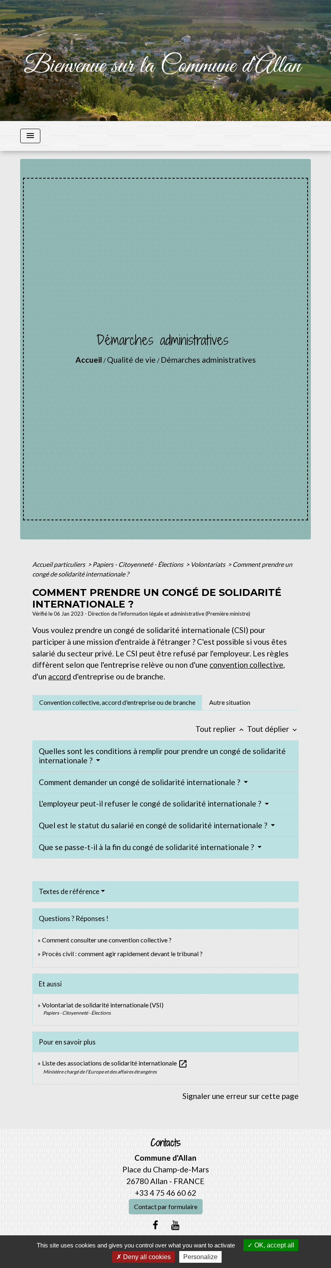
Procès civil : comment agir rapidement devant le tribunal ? (122, 953)
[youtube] (176, 1224)
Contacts (166, 1143)
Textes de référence (69, 891)
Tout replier (220, 728)
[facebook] (155, 1224)
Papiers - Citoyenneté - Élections (138, 564)
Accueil (88, 359)
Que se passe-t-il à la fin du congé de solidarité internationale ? (147, 847)
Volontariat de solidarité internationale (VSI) (102, 1005)
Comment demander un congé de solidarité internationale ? (140, 782)
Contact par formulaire (165, 1206)
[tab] (117, 702)
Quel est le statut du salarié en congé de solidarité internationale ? (154, 825)
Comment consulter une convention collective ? (107, 940)
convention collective (246, 664)
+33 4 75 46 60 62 (165, 1192)
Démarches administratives (208, 359)
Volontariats (208, 564)
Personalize (200, 1256)
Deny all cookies (146, 1256)
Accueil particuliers (59, 564)
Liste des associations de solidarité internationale (115, 1063)
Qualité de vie (131, 359)
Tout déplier (273, 728)
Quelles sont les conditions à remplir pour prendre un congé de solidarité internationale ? (162, 755)
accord (59, 676)
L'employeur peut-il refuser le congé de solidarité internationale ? (151, 803)
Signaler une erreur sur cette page (240, 1096)
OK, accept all (273, 1245)
